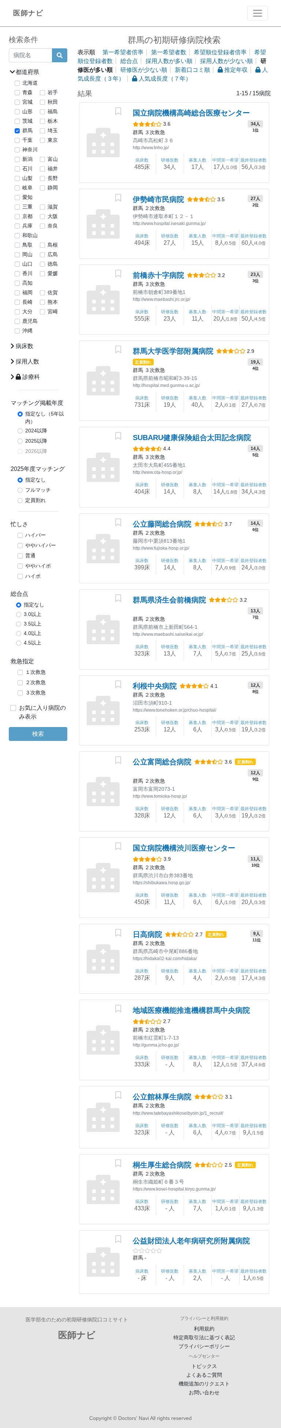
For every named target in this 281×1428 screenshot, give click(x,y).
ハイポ (33, 576)
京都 (27, 216)
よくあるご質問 (204, 1375)
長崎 (27, 302)
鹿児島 (30, 321)
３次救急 (35, 692)
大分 (27, 311)
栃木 (53, 121)
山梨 (27, 178)
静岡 (53, 188)
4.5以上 (32, 643)
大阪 (53, 216)
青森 (27, 92)
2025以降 (36, 441)
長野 (53, 178)
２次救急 (35, 682)
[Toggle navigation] (257, 13)
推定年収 (235, 70)
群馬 (27, 130)
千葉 (27, 140)
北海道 (30, 83)
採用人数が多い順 (169, 61)
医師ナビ (28, 13)
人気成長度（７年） (164, 78)
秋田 (53, 102)
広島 (53, 254)
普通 (30, 555)
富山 (53, 159)
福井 (53, 168)
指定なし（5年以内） (44, 417)
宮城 (27, 102)
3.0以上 (32, 614)
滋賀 (53, 207)
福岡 (27, 292)
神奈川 (30, 149)
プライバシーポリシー (204, 1346)
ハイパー (35, 535)
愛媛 (53, 273)
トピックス (204, 1366)
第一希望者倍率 (122, 52)
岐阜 (27, 188)
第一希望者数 (168, 52)
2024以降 (36, 430)
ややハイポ (38, 566)
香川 (27, 273)
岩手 (53, 92)
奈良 (53, 226)
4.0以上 (32, 633)
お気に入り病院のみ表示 (42, 712)
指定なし (35, 480)
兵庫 (27, 226)
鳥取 (27, 245)
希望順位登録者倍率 (220, 52)
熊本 (53, 302)
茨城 (27, 121)
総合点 (129, 61)
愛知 (27, 197)
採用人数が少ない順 (226, 61)
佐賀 (53, 292)
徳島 (53, 264)
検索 (38, 734)
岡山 (27, 254)
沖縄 (27, 330)
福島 (53, 111)
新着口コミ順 (192, 70)
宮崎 (53, 311)
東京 (53, 140)
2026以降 (36, 451)
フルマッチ (38, 490)
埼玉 (53, 130)
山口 (27, 264)
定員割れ (35, 500)
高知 (27, 283)
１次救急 (35, 672)
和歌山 (30, 235)
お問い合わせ (204, 1392)
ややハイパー (40, 545)
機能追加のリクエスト (204, 1384)
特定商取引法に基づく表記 (204, 1337)
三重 (27, 207)
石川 (27, 168)
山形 (27, 111)
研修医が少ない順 (143, 70)
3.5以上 (32, 624)
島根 (53, 245)
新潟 (27, 159)
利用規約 (204, 1329)
